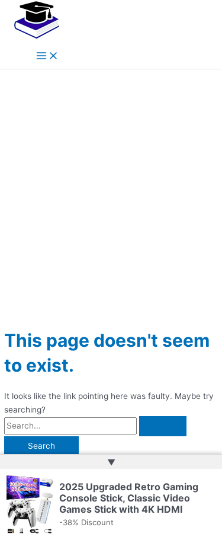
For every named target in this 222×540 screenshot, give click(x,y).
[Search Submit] (162, 426)
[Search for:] (95, 425)
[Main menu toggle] (47, 56)
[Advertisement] (111, 186)
